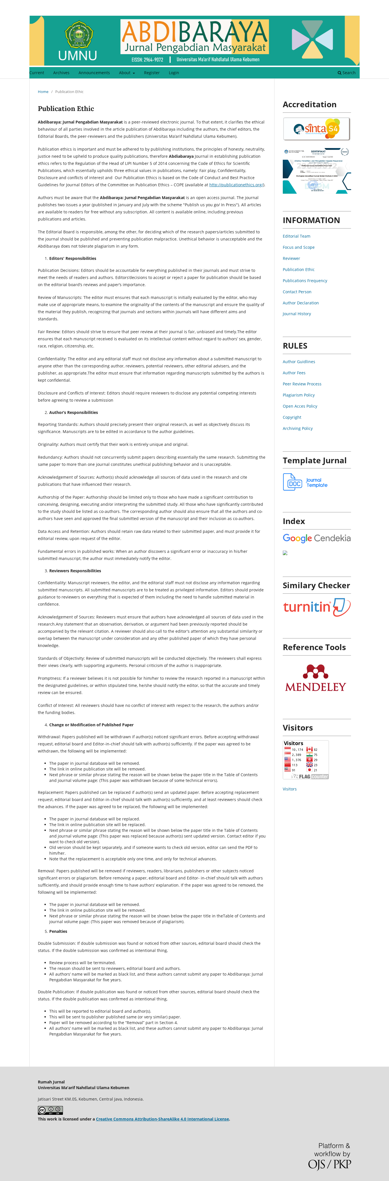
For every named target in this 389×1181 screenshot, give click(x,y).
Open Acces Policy (300, 406)
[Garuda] (285, 553)
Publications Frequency (305, 280)
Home (43, 91)
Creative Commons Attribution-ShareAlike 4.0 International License (162, 1119)
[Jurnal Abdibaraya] (317, 542)
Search (348, 72)
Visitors (290, 789)
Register (152, 72)
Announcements (94, 72)
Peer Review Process (302, 384)
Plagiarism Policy (299, 395)
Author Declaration (301, 303)
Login (174, 72)
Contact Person (297, 291)
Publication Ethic (299, 269)
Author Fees (294, 372)
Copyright (292, 417)
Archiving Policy (298, 428)
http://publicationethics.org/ (236, 184)
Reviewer (291, 258)
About (125, 72)
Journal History (297, 313)
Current (36, 72)
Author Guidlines (299, 361)
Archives (61, 72)
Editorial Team (296, 236)
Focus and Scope (299, 247)
